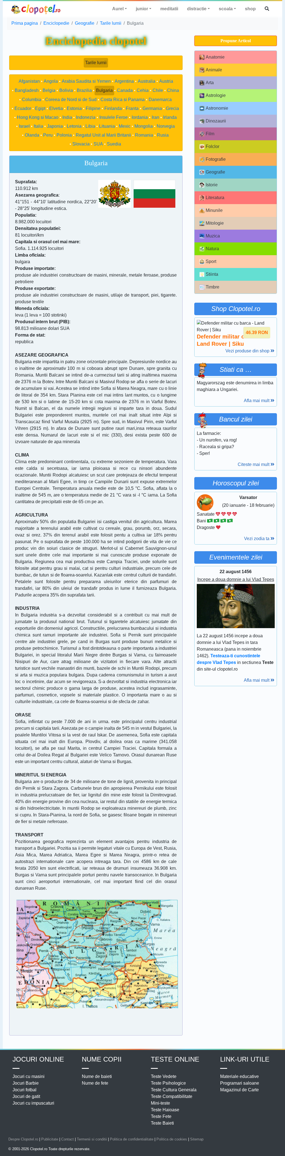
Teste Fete (161, 1116)
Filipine (93, 108)
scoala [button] (226, 8)
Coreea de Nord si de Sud (71, 99)
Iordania (140, 117)
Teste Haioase (165, 1109)
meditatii (169, 8)
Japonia (55, 126)
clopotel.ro (36, 9)
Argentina (124, 81)
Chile (158, 90)
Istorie (212, 184)
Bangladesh (27, 90)
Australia (146, 81)
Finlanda (113, 108)
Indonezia (85, 117)
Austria (166, 81)
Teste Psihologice (168, 1083)
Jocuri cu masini (29, 1076)
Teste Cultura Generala (173, 1089)
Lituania (107, 126)
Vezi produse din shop (248, 350)
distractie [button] (197, 8)
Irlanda (170, 117)
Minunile (214, 210)
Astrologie (216, 95)
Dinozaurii (216, 121)
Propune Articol (235, 40)
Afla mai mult (257, 400)
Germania (152, 108)
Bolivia (66, 90)
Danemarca (160, 99)
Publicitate (49, 1139)
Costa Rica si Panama (122, 99)
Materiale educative (239, 1076)
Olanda (32, 135)
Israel (24, 126)
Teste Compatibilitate (171, 1096)
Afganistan (29, 81)
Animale (214, 69)
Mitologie (215, 223)
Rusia (163, 135)
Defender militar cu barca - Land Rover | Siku (232, 340)
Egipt (40, 108)
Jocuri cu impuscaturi (33, 1103)
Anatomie (215, 57)
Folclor (212, 146)
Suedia (114, 144)
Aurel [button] (118, 8)
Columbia (31, 99)
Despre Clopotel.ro (23, 1139)
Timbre (212, 287)
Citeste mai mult (254, 464)
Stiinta (212, 274)
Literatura (215, 197)
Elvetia (56, 108)
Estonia (74, 108)
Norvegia (166, 126)
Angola (51, 81)
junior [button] (142, 8)
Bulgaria (104, 90)
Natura (212, 248)
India (67, 117)
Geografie (215, 172)
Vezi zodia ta (257, 538)
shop (250, 8)
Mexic (125, 126)
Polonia (64, 135)
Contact (67, 1139)
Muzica (213, 236)
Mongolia (143, 126)
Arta (210, 82)
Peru (48, 135)
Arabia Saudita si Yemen (86, 81)
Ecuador (22, 108)
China (173, 90)
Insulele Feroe (113, 117)
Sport (211, 261)
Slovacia (81, 144)
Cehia (143, 90)
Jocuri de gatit (26, 1096)
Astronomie (217, 108)
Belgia (49, 90)
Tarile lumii (96, 62)
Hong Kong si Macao (37, 117)
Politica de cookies (171, 1139)
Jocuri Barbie (26, 1083)
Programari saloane (239, 1083)
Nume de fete (95, 1083)
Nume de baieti (97, 1076)
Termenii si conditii (92, 1139)
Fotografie (216, 159)
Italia (38, 126)
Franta (132, 108)
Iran (155, 117)
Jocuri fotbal (24, 1089)
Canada (125, 90)
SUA (98, 144)
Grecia (172, 108)
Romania (144, 135)
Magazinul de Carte (239, 1089)
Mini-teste (160, 1103)
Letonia (74, 126)
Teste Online (175, 1059)
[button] (267, 8)
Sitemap (196, 1139)
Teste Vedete (163, 1076)
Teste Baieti (162, 1123)
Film (210, 133)
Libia (90, 126)
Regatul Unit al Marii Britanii (103, 135)
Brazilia (84, 90)
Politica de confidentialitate (131, 1139)
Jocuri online (38, 1059)
